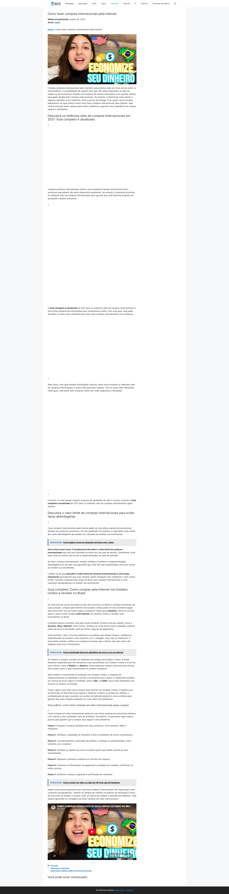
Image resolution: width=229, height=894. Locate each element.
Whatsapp (69, 3)
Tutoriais (114, 3)
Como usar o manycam (59, 868)
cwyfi (57, 22)
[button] (175, 3)
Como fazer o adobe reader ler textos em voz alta (70, 871)
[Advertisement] (92, 146)
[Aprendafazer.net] (56, 3)
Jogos (103, 3)
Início (50, 29)
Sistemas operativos (161, 3)
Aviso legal (119, 890)
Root (94, 3)
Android (126, 3)
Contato (129, 890)
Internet (144, 3)
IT (135, 3)
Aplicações (83, 3)
